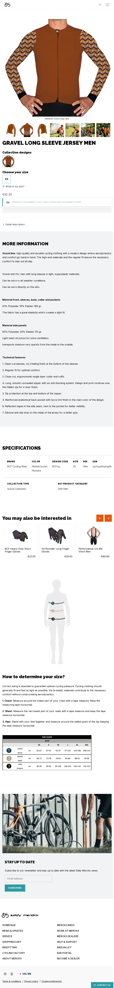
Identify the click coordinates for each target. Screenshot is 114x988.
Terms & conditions (11, 981)
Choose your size (15, 172)
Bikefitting (9, 947)
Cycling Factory (13, 953)
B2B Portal (64, 953)
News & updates (12, 930)
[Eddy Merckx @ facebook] (11, 974)
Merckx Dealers (67, 936)
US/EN (27, 973)
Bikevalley (64, 947)
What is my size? (14, 186)
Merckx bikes (66, 925)
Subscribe (15, 888)
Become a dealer (68, 958)
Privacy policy (31, 981)
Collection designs (16, 152)
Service (7, 936)
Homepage (9, 925)
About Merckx (12, 958)
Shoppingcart (11, 941)
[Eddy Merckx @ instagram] (5, 974)
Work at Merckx (68, 930)
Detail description (15, 224)
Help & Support (67, 941)
